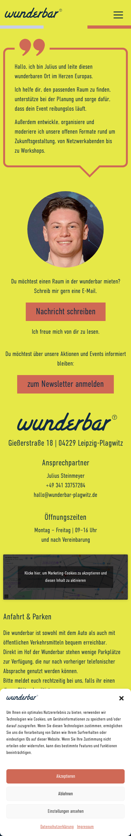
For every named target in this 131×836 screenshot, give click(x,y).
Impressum (85, 827)
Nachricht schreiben (65, 311)
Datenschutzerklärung (57, 827)
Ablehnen (65, 793)
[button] (121, 698)
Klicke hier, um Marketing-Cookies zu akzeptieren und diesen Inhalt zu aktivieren (65, 577)
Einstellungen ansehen (66, 811)
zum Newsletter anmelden (65, 384)
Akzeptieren (65, 776)
